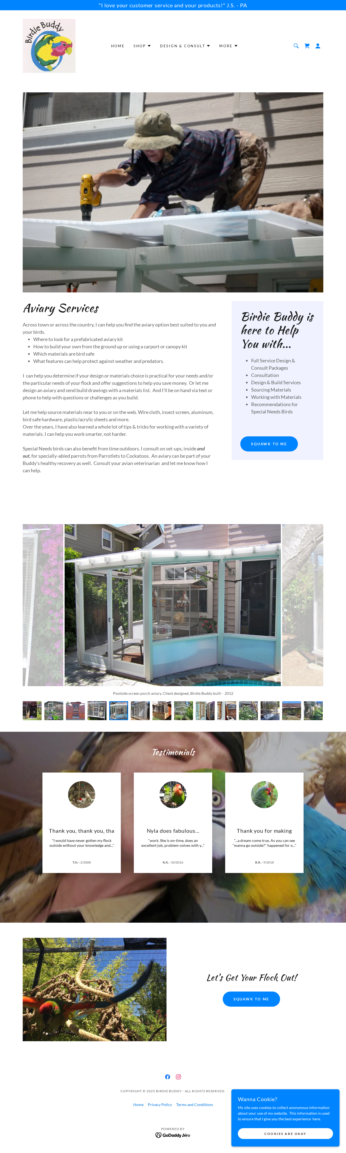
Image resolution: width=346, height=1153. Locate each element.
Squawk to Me (269, 444)
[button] (317, 46)
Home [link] (118, 46)
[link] (49, 45)
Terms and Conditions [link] (194, 1104)
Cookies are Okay (285, 1134)
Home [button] (138, 1104)
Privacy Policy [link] (160, 1104)
